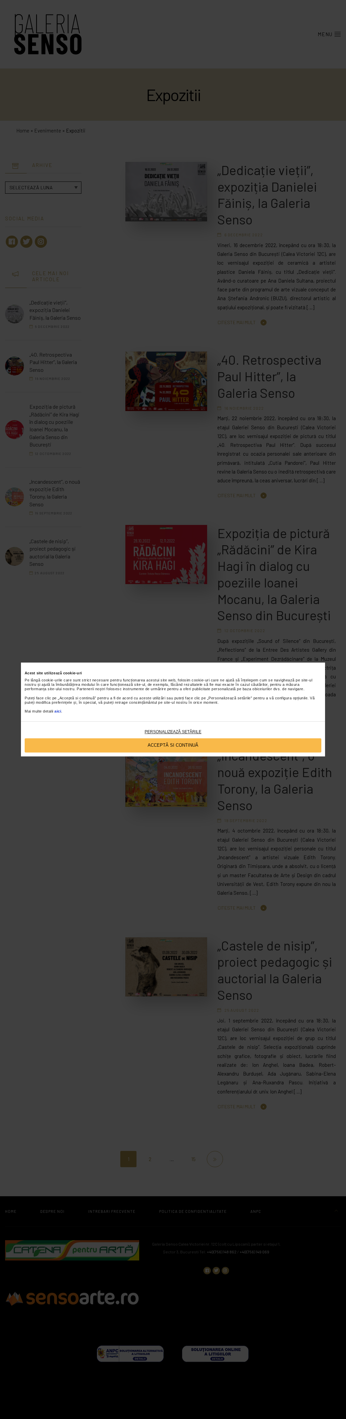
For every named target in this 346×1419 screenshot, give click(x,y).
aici (57, 712)
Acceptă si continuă (173, 745)
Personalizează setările (173, 731)
